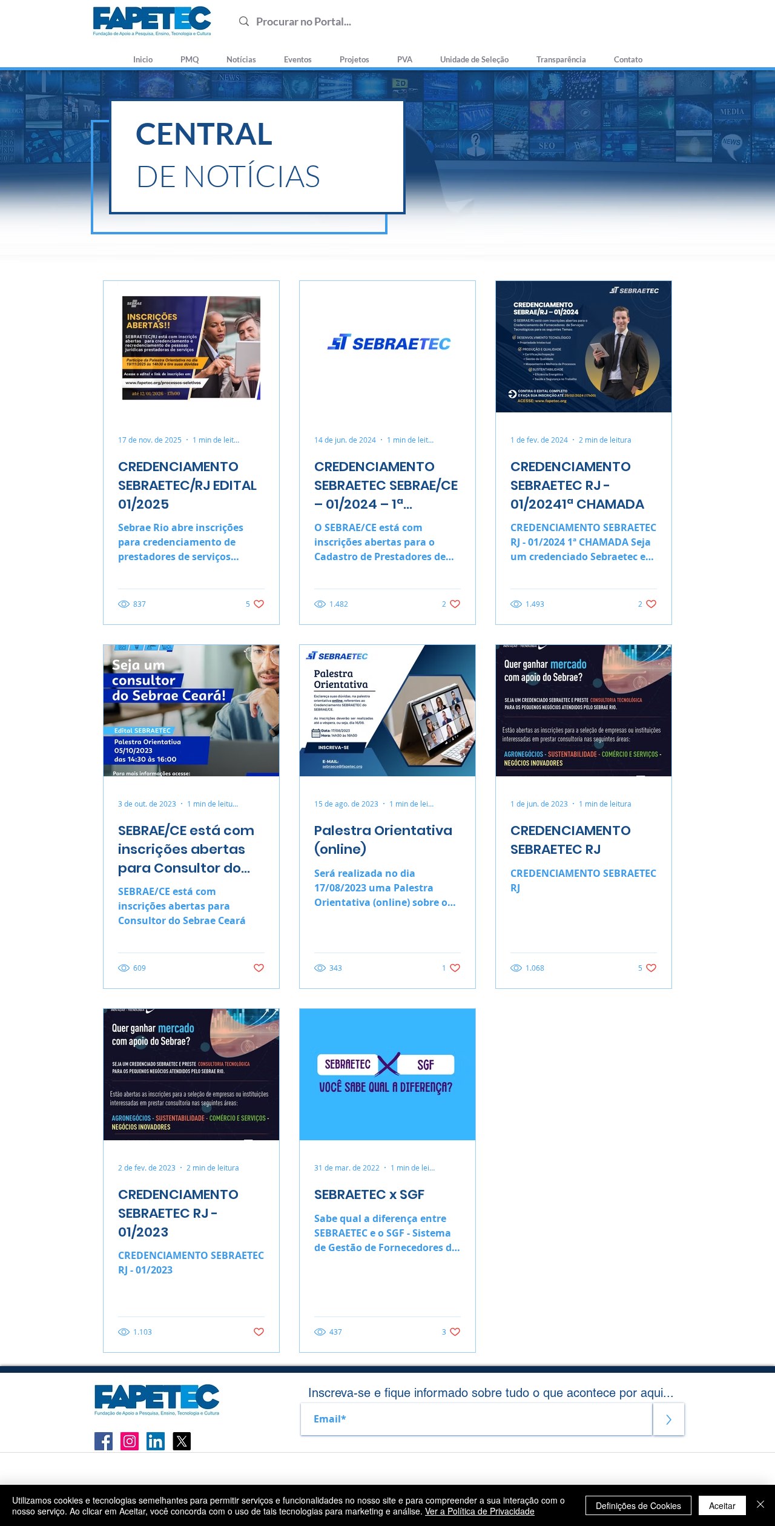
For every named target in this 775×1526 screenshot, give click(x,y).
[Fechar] (760, 1505)
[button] (474, 54)
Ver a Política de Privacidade (480, 1511)
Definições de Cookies (638, 1505)
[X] (182, 1441)
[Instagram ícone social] (129, 1441)
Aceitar (722, 1505)
